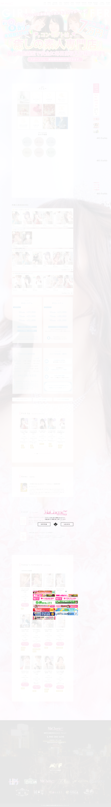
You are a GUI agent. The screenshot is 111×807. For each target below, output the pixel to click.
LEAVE (67, 524)
